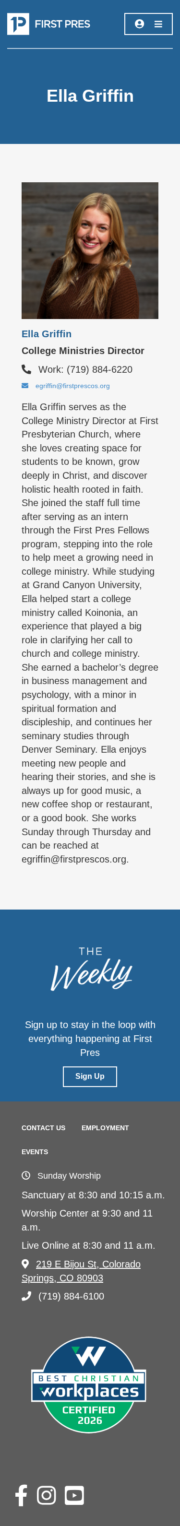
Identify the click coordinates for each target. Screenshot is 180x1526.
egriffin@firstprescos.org (73, 386)
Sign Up (90, 1076)
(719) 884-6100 (71, 1296)
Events (35, 1152)
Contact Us (43, 1128)
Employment (105, 1128)
